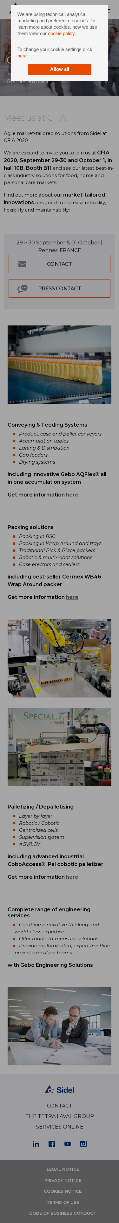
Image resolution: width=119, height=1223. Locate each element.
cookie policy (61, 33)
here (22, 55)
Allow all (59, 69)
